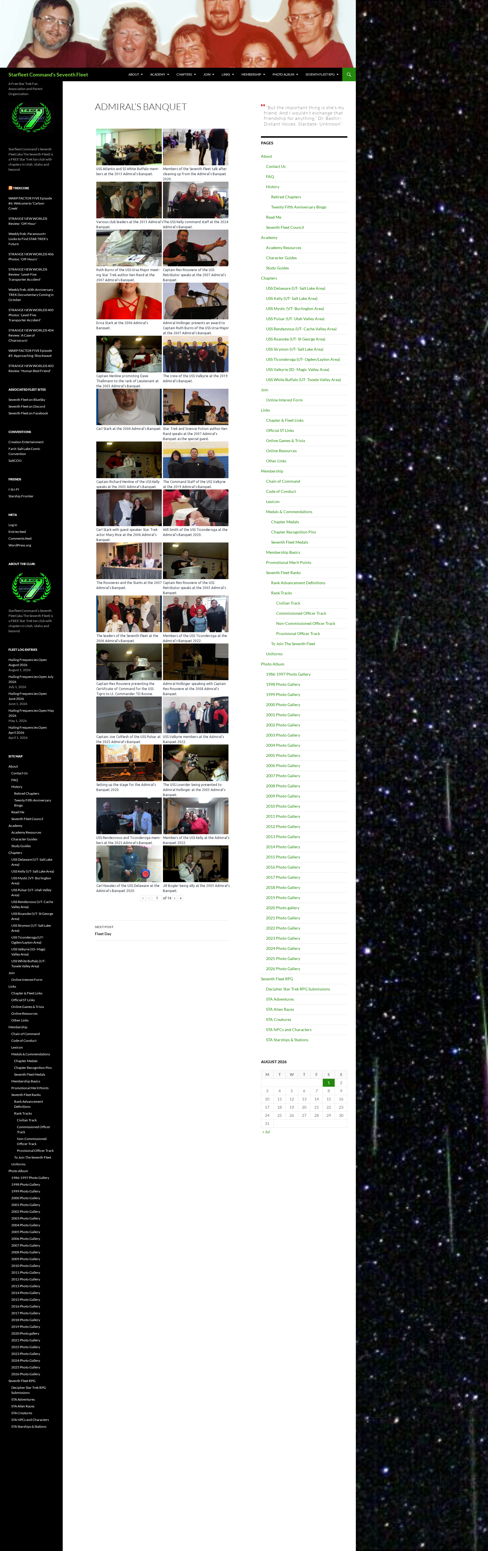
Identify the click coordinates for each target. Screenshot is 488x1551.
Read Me (273, 217)
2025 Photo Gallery (283, 958)
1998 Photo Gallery (283, 684)
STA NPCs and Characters (288, 1029)
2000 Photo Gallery (283, 704)
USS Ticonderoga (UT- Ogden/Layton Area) (303, 359)
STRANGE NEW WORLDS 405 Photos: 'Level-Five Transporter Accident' (31, 315)
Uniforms (274, 653)
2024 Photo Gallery (283, 948)
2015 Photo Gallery (283, 856)
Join (206, 74)
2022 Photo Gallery (283, 928)
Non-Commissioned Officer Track (305, 623)
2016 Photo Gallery (283, 867)
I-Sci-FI (13, 489)
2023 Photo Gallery (283, 938)
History (272, 186)
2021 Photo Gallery (283, 917)
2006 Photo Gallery (283, 765)
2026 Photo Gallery (283, 968)
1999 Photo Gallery (283, 694)
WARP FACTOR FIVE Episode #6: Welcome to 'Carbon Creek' (30, 203)
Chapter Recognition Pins (293, 532)
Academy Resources (283, 247)
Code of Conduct (281, 491)
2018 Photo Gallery (283, 887)
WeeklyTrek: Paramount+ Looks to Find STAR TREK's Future (28, 239)
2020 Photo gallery (282, 907)
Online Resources (281, 450)
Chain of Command (283, 481)
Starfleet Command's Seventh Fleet (48, 74)
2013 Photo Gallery (283, 836)
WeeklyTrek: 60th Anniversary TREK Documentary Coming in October (31, 294)
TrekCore (21, 188)
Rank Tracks (281, 592)
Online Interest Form (284, 399)
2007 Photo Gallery (283, 775)
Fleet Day (104, 930)
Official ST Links (280, 430)
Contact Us (276, 166)
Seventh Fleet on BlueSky (26, 399)
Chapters (184, 74)
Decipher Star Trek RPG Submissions (298, 989)
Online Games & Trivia (285, 440)
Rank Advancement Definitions (298, 582)
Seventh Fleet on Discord (26, 406)
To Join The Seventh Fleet (293, 643)
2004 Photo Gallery (283, 745)
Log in (12, 525)
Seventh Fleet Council (285, 227)
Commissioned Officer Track (301, 613)
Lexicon (273, 501)
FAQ (270, 176)
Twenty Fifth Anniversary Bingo (298, 207)
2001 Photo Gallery (283, 714)
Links (226, 74)
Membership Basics (283, 552)
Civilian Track (288, 603)
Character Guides (281, 257)
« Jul (266, 1131)
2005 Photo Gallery (283, 755)
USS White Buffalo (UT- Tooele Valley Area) (303, 379)
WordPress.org (19, 545)
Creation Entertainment (25, 442)
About (133, 74)
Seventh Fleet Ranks (283, 572)
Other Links (276, 460)
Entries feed (17, 532)
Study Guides (277, 267)
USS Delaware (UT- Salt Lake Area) (295, 288)
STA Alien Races (280, 1009)
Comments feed (20, 538)
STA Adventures (280, 999)
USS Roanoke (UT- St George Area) (295, 339)
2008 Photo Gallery (283, 785)
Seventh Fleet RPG (320, 74)
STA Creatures (278, 1019)
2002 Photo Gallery (283, 724)
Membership (251, 74)
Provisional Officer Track (298, 633)
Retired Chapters (286, 196)
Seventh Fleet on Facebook (28, 413)
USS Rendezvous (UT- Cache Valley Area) (301, 328)
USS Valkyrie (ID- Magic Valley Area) (297, 369)
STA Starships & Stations (287, 1039)
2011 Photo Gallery (283, 816)
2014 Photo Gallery (283, 846)
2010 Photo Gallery (283, 806)
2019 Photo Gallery (283, 897)
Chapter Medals (285, 521)
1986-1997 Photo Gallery (288, 674)
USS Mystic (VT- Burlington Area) (295, 308)
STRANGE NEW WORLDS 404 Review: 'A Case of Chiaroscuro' (31, 335)
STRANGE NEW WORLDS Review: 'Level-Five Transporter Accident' (27, 274)
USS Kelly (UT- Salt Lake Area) (291, 298)
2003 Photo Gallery (283, 735)
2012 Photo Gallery (283, 826)
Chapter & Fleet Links (285, 420)
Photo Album (283, 74)
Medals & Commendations (289, 511)
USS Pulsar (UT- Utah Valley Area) (295, 318)
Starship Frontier (21, 496)
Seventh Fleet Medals (289, 542)
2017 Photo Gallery (283, 877)
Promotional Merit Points (288, 562)
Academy (157, 74)
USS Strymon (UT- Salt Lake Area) (294, 349)
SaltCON (14, 460)
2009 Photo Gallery (283, 796)
